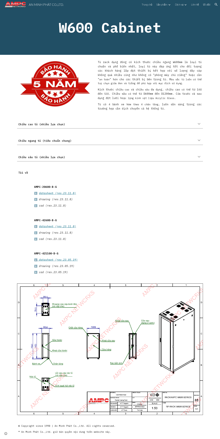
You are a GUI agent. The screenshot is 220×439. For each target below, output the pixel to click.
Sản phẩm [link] (161, 4)
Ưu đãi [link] (206, 4)
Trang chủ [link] (147, 4)
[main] (110, 27)
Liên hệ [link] (195, 4)
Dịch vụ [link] (179, 4)
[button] (216, 4)
